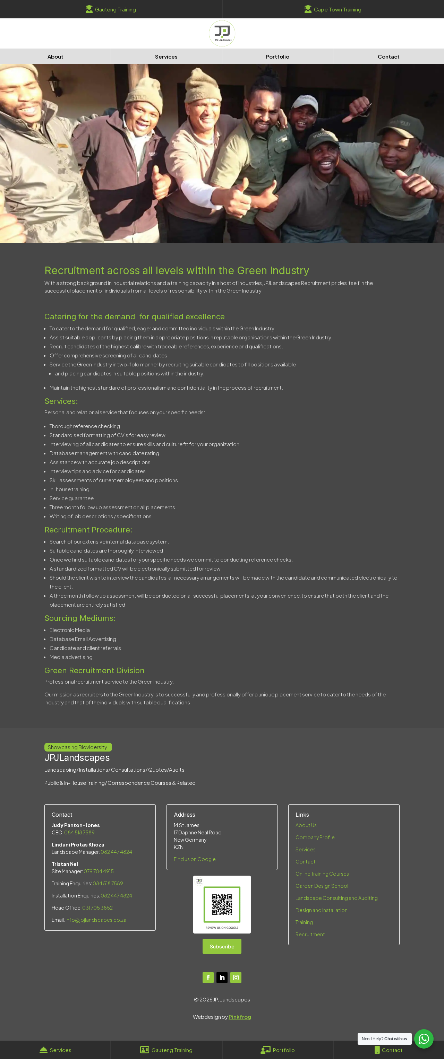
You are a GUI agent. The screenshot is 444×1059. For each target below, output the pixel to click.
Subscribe (222, 946)
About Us (306, 825)
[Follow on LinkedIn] (222, 977)
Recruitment (311, 934)
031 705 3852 (97, 907)
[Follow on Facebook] (208, 977)
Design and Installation (322, 910)
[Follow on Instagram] (235, 977)
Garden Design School (322, 886)
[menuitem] (111, 9)
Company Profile (315, 837)
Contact (306, 861)
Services (306, 849)
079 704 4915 (99, 871)
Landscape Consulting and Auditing (337, 898)
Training (304, 922)
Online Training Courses (322, 873)
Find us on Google (195, 859)
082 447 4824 (116, 852)
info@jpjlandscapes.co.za (96, 920)
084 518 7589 (79, 832)
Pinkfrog (240, 1016)
